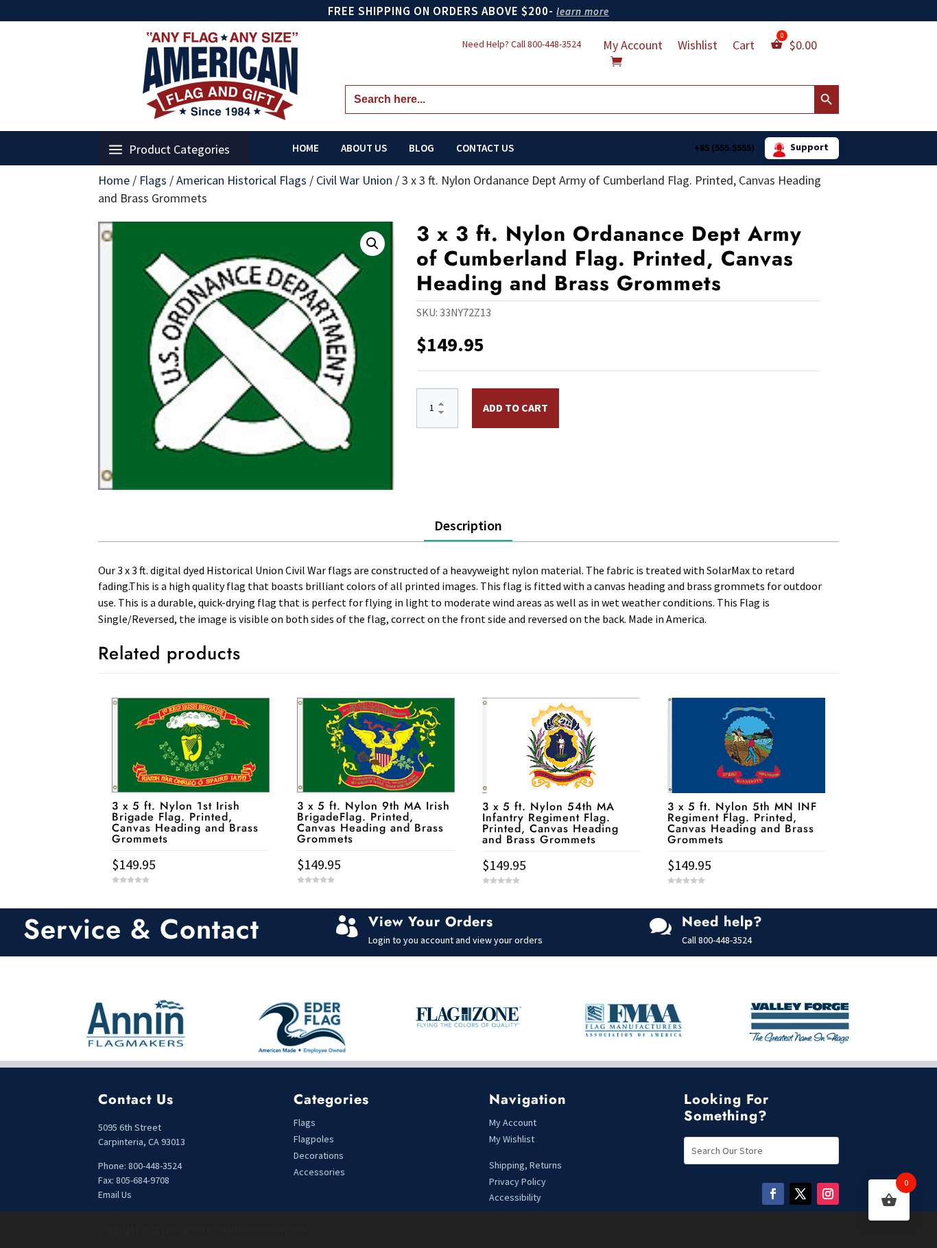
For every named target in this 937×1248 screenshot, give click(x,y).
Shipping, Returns (525, 1165)
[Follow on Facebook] (773, 1194)
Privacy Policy (517, 1181)
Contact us (485, 148)
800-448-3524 (554, 44)
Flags (153, 180)
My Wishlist (511, 1139)
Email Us (115, 1194)
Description (468, 525)
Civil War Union (354, 180)
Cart (744, 46)
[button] (372, 243)
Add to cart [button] (191, 904)
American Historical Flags (241, 180)
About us (364, 148)
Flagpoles (315, 1139)
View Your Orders (430, 922)
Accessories (319, 1172)
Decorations (319, 1155)
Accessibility (515, 1197)
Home (305, 148)
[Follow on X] (800, 1194)
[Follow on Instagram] (828, 1194)
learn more (582, 11)
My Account (633, 46)
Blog (421, 148)
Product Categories (179, 149)
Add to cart (515, 407)
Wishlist (697, 46)
